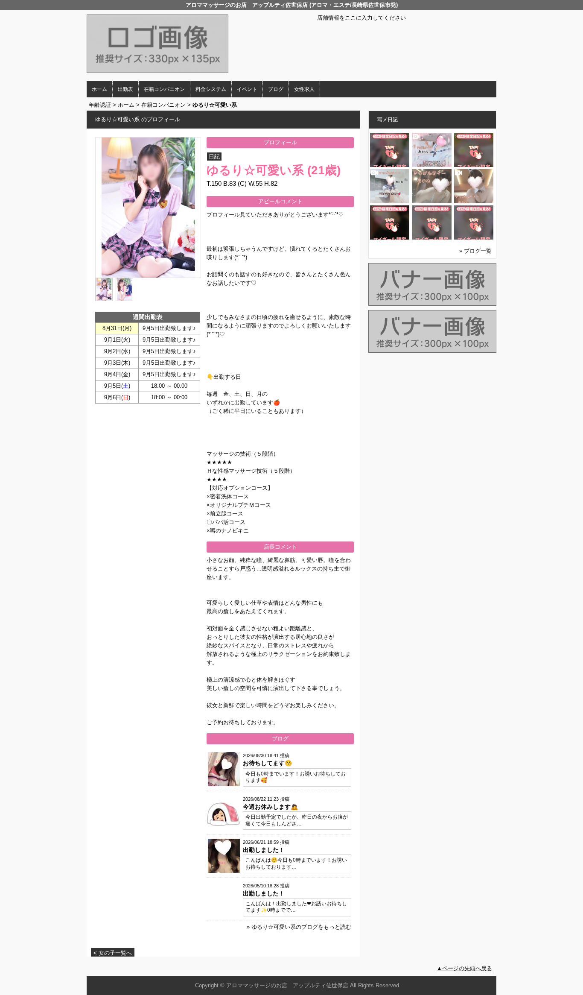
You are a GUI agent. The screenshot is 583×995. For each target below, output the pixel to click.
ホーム (99, 89)
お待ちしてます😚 (267, 763)
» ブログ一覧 (475, 251)
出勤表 (125, 89)
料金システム (210, 89)
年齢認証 (100, 105)
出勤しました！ (264, 849)
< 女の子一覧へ (112, 953)
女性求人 (304, 89)
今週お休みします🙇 (270, 806)
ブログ (275, 89)
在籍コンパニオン (164, 89)
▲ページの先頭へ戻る (464, 968)
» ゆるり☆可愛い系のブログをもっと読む (299, 927)
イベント (247, 89)
